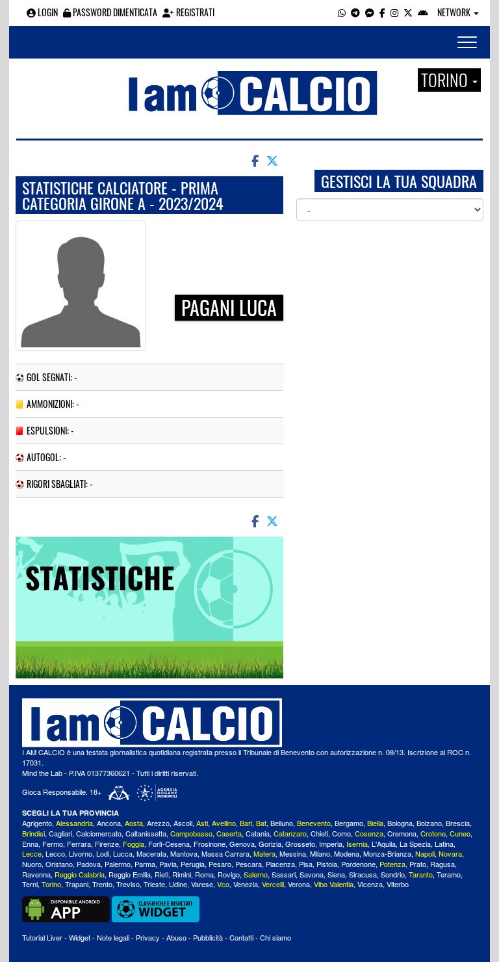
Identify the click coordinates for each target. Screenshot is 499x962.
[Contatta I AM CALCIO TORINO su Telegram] (355, 12)
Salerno (256, 874)
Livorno (80, 853)
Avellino (224, 823)
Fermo (52, 843)
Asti (202, 823)
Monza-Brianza (387, 853)
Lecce (32, 853)
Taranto (421, 874)
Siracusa (363, 874)
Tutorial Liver (42, 937)
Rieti (161, 874)
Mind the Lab (42, 773)
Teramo (449, 874)
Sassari (284, 874)
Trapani (76, 884)
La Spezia (415, 843)
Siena (336, 874)
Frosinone (209, 843)
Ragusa (442, 864)
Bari (246, 823)
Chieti (319, 833)
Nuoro (32, 864)
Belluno (281, 823)
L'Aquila (384, 843)
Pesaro (220, 864)
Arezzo (158, 823)
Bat (261, 823)
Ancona (109, 823)
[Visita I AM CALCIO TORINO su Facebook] (382, 12)
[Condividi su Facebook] (254, 160)
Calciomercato (99, 833)
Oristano (59, 864)
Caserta (229, 833)
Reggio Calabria (80, 874)
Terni (30, 884)
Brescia (458, 823)
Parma (144, 864)
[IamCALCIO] (249, 722)
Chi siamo (275, 937)
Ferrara (79, 843)
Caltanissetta (145, 833)
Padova (89, 864)
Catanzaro (290, 833)
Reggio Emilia (130, 874)
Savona (312, 874)
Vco (223, 884)
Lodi (102, 853)
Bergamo (349, 823)
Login (47, 12)
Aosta (134, 823)
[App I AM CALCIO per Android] (423, 12)
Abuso (176, 937)
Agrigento (37, 823)
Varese (202, 884)
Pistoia (326, 864)
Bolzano (429, 823)
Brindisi (33, 833)
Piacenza (280, 864)
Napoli (425, 853)
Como (341, 833)
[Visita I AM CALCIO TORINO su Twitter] (408, 12)
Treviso (128, 884)
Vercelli (273, 884)
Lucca (123, 853)
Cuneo (460, 833)
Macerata (151, 853)
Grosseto (300, 843)
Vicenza (370, 884)
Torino (51, 884)
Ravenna (36, 874)
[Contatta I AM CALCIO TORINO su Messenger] (369, 12)
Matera (264, 853)
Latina (444, 843)
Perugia (193, 864)
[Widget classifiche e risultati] (155, 908)
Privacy (148, 937)
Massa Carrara (225, 853)
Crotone (433, 833)
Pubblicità (208, 937)
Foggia (133, 843)
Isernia (357, 843)
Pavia (168, 864)
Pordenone (358, 864)
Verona (299, 884)
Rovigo (229, 874)
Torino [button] (446, 80)
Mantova (184, 853)
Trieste (154, 884)
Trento (102, 884)
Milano (320, 853)
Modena (346, 853)
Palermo (118, 864)
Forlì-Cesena (169, 843)
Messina (292, 853)
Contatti (241, 937)
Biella (375, 823)
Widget (79, 937)
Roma (204, 874)
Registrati (194, 12)
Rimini (181, 874)
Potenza (392, 864)
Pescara (248, 864)
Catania (258, 833)
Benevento (314, 823)
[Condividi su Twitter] (273, 160)
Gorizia (270, 843)
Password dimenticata (114, 12)
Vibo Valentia (333, 884)
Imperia (330, 843)
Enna (30, 843)
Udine (178, 884)
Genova (242, 843)
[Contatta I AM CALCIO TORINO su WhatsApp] (342, 12)
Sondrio (393, 874)
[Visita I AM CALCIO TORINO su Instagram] (394, 12)
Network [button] (454, 12)
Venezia (245, 884)
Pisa (306, 864)
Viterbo (398, 884)
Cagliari (60, 833)
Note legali (113, 937)
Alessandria (74, 823)
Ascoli (182, 823)
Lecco (55, 853)
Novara (450, 853)
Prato (417, 864)
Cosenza (369, 833)
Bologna (400, 823)
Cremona (401, 833)
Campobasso (191, 833)
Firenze (107, 843)
